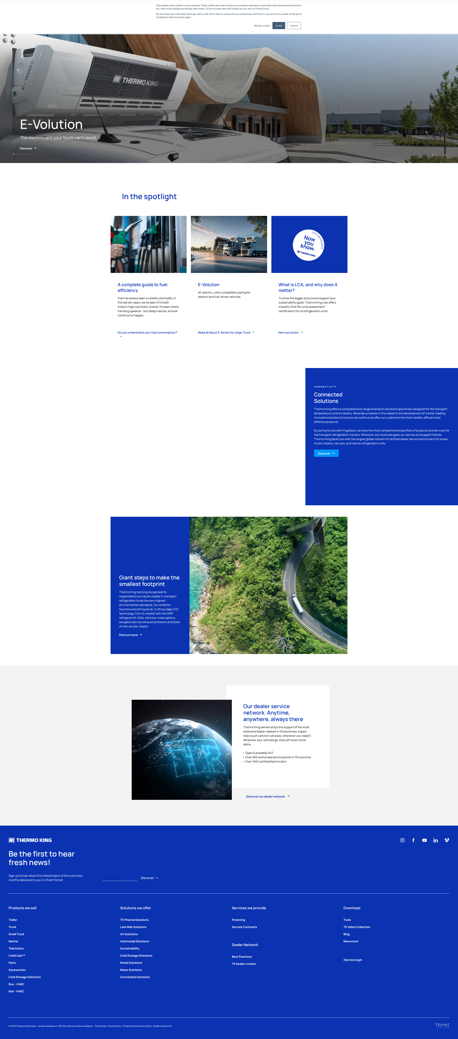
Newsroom (351, 941)
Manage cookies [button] (262, 25)
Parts (12, 962)
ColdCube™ (17, 955)
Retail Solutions (131, 962)
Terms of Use (100, 1026)
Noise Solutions (131, 970)
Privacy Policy (114, 1026)
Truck (12, 927)
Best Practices (242, 956)
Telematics (16, 948)
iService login (353, 959)
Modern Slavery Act (162, 1026)
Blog (347, 934)
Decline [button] (294, 25)
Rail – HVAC (16, 991)
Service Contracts (244, 927)
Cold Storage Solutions (25, 977)
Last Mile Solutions (133, 927)
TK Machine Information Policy (137, 1026)
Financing (238, 919)
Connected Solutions (135, 977)
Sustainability (129, 948)
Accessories (17, 970)
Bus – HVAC (16, 984)
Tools (347, 919)
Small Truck (16, 934)
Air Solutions (129, 934)
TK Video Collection (357, 927)
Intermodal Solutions (134, 941)
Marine (13, 941)
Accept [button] (279, 25)
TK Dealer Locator (244, 963)
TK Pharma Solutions (134, 919)
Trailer (13, 919)
